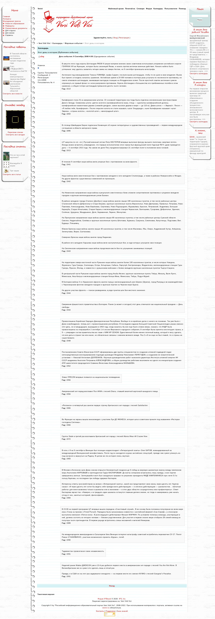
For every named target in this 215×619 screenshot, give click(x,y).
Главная (6, 16)
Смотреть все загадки (15, 135)
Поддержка (110, 611)
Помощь (182, 9)
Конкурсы (7, 19)
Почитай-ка (130, 9)
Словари (140, 9)
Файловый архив (116, 9)
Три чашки (14, 171)
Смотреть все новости (12, 94)
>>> (206, 71)
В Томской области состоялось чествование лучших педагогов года (18, 58)
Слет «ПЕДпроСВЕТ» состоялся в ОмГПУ (18, 68)
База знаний (122, 611)
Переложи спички (15, 132)
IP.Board (107, 599)
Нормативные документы (16, 28)
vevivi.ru (105, 608)
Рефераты (9, 26)
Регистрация (124, 38)
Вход (115, 38)
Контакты (100, 611)
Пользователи (170, 9)
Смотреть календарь (199, 73)
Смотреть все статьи (12, 174)
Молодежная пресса (12, 21)
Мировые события (73, 43)
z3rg (42, 56)
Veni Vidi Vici (44, 43)
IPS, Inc (122, 599)
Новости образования (14, 23)
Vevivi (40, 9)
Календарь (158, 9)
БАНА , (193, 137)
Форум (149, 9)
